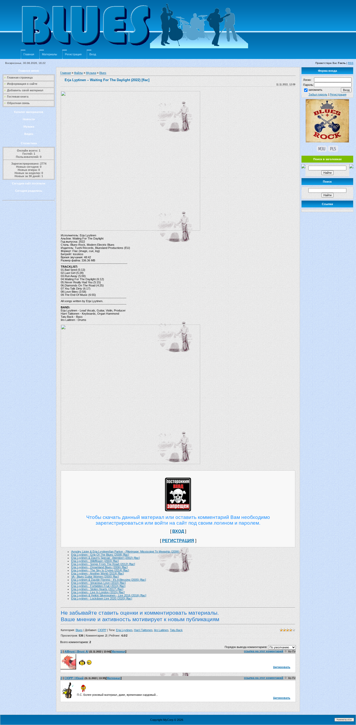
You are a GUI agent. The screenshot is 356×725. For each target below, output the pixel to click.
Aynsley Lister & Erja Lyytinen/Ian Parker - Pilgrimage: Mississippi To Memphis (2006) (125, 551)
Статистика (29, 143)
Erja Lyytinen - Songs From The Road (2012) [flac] (103, 564)
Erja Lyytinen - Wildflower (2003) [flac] (95, 560)
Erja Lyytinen (124, 630)
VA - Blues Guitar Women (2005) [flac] (95, 576)
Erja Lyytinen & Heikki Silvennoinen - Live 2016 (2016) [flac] (108, 595)
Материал (118, 651)
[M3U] (322, 150)
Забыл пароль (318, 94)
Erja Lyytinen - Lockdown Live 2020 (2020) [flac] (101, 598)
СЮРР (102, 630)
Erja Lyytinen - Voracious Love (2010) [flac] (98, 582)
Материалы (49, 54)
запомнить (315, 89)
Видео (28, 133)
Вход (92, 54)
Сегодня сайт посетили (28, 183)
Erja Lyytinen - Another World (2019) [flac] (97, 573)
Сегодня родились (28, 190)
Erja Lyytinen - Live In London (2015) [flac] (98, 592)
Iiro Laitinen (161, 630)
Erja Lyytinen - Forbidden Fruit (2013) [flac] (98, 586)
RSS (350, 63)
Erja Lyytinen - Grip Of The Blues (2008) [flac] (100, 554)
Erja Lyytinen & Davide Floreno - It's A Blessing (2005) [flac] (108, 579)
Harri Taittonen (143, 630)
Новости (29, 119)
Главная (28, 54)
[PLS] (333, 150)
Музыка (28, 126)
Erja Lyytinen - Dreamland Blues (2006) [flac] (99, 567)
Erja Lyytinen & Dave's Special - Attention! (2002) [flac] (105, 557)
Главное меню (29, 70)
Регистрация (73, 54)
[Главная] (135, 48)
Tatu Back (176, 630)
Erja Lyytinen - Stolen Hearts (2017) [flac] (97, 589)
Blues (102, 72)
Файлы (78, 72)
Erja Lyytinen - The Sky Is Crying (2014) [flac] (100, 570)
